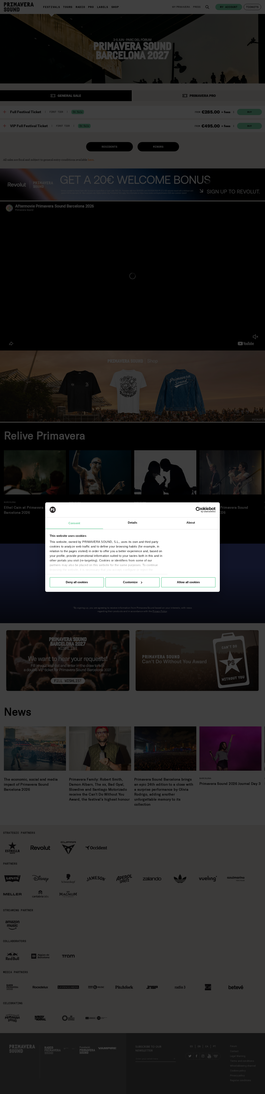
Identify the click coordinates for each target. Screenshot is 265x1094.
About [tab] (190, 522)
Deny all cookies (77, 582)
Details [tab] (132, 522)
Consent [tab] (74, 523)
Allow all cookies (188, 582)
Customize (130, 582)
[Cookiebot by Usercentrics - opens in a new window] (199, 510)
